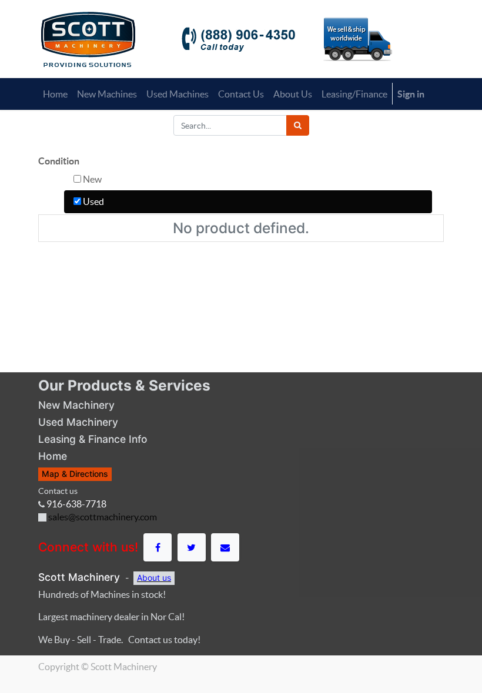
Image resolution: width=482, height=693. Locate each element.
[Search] (297, 125)
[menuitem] (55, 94)
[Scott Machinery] (88, 38)
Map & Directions (75, 474)
